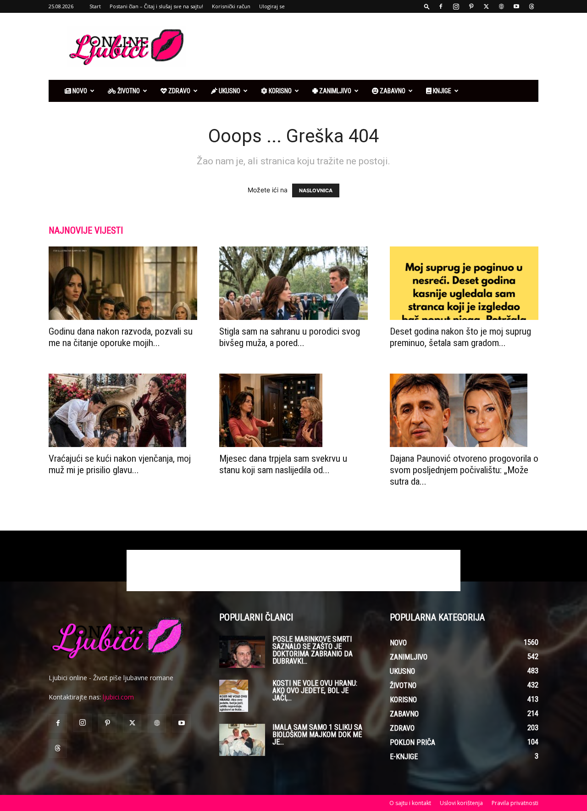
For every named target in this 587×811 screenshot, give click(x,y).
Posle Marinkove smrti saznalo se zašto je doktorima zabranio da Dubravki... (312, 650)
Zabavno (391, 91)
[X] (486, 6)
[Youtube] (516, 6)
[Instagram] (456, 6)
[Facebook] (441, 6)
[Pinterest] (471, 6)
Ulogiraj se (272, 6)
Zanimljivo (334, 91)
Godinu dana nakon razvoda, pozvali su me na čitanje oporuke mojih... (121, 337)
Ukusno (228, 91)
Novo (79, 91)
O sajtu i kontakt (410, 803)
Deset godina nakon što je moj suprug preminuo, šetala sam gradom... (460, 337)
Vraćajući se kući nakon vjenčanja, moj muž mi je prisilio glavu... (120, 464)
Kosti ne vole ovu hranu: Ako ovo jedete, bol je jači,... (314, 690)
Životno (128, 91)
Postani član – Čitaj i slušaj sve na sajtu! (156, 6)
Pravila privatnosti (515, 803)
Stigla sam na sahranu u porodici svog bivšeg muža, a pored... (289, 337)
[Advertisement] (371, 46)
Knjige (441, 91)
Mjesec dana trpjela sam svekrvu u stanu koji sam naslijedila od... (283, 464)
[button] (427, 6)
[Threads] (531, 6)
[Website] (501, 6)
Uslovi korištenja (461, 803)
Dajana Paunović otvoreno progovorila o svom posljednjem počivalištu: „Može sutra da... (464, 470)
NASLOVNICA (315, 190)
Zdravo (178, 91)
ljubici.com (118, 697)
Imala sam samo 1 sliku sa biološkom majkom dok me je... (317, 734)
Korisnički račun (231, 6)
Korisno (279, 91)
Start (95, 6)
